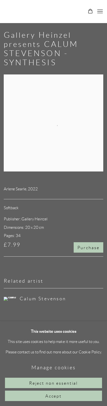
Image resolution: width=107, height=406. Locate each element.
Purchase (88, 247)
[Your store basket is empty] (90, 11)
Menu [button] (99, 11)
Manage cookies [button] (53, 367)
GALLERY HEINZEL (40, 11)
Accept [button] (53, 396)
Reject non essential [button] (53, 383)
